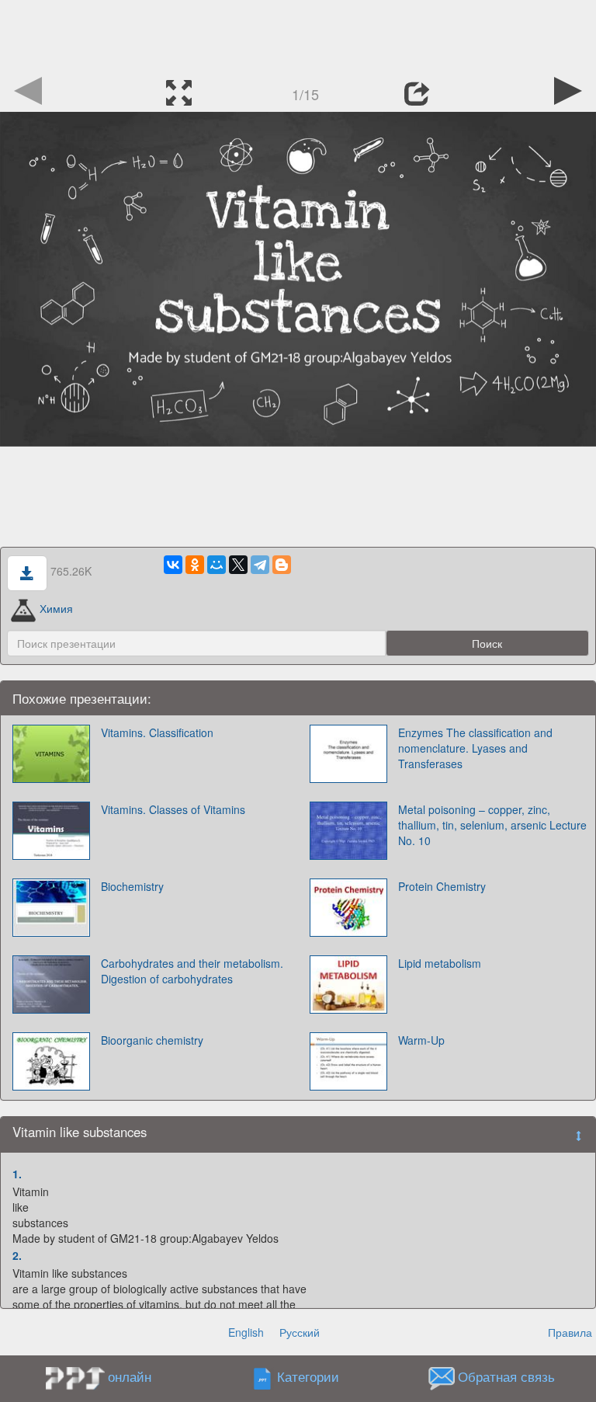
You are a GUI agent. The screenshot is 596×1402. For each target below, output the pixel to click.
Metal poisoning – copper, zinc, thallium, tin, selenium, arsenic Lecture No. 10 (492, 825)
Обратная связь (506, 1376)
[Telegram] (260, 564)
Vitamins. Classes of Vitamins (173, 809)
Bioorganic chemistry (152, 1040)
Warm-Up (421, 1040)
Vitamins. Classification (157, 732)
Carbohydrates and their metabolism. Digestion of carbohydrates (192, 970)
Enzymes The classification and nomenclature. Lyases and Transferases (475, 748)
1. (17, 1173)
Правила (570, 1332)
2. (17, 1255)
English (246, 1332)
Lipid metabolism (439, 963)
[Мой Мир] (216, 564)
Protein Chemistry (442, 886)
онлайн (129, 1376)
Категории (308, 1376)
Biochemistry (132, 886)
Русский (299, 1332)
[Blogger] (281, 564)
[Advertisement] (298, 35)
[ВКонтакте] (173, 564)
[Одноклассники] (194, 564)
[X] (238, 564)
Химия (56, 608)
